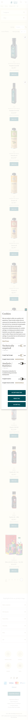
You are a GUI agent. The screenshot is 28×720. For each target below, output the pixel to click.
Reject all (17, 398)
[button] (20, 359)
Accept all (16, 404)
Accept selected (17, 392)
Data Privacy (5, 341)
